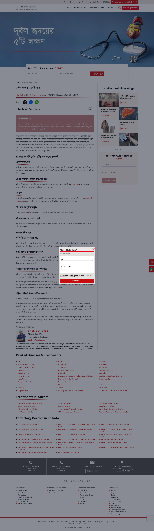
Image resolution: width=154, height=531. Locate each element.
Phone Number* (66, 266)
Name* (63, 259)
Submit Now (77, 281)
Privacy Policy (73, 277)
